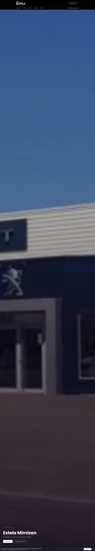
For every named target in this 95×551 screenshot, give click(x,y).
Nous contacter (8, 541)
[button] (19, 8)
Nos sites (30, 8)
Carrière (41, 8)
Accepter (87, 549)
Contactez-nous (73, 3)
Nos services (36, 8)
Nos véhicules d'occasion (20, 541)
